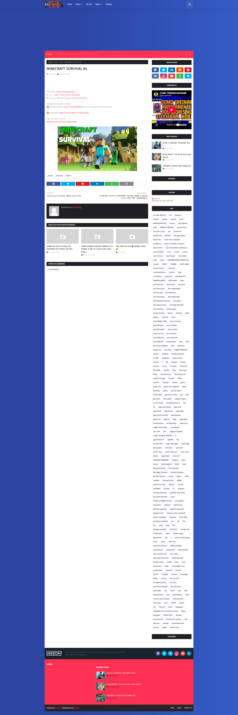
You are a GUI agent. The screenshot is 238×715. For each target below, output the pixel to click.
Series (155, 542)
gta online (156, 399)
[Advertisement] (119, 27)
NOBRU (179, 480)
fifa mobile (157, 370)
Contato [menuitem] (109, 4)
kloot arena (184, 423)
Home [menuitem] (70, 4)
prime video (183, 517)
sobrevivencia (158, 550)
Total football (177, 595)
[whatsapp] (179, 76)
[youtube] (171, 76)
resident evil (185, 529)
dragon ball (157, 350)
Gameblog (52, 74)
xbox (186, 619)
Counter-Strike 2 (158, 268)
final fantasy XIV (180, 374)
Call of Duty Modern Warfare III (176, 248)
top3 (179, 591)
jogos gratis (184, 419)
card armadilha (158, 252)
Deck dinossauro (159, 289)
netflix (187, 476)
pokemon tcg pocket (160, 509)
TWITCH (68, 176)
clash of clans (158, 256)
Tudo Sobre (157, 603)
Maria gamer (157, 448)
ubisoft (181, 603)
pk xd (172, 497)
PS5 (154, 525)
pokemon (167, 505)
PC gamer (181, 489)
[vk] (155, 76)
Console (156, 264)
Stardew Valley (158, 562)
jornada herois (158, 423)
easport (156, 354)
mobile (155, 464)
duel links (167, 350)
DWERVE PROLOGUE (181, 350)
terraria (163, 578)
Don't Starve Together (160, 346)
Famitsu (183, 362)
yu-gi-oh (156, 627)
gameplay (156, 391)
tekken (155, 578)
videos (183, 611)
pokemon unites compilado (176, 513)
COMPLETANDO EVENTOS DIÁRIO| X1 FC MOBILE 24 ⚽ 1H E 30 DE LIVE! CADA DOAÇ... (97, 249)
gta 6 (187, 395)
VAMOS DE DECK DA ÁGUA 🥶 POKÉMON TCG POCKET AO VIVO (59, 247)
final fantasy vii (166, 374)
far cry (164, 366)
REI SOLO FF (174, 529)
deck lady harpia (159, 297)
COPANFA (173, 264)
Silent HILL (172, 542)
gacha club (157, 386)
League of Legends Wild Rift (162, 435)
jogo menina (169, 411)
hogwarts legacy (180, 399)
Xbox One (156, 623)
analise (164, 219)
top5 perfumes (158, 595)
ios (154, 407)
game (184, 386)
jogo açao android (165, 407)
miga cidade (165, 456)
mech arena (185, 452)
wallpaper (156, 615)
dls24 (187, 342)
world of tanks (158, 619)
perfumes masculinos (177, 493)
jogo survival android (160, 415)
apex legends (182, 223)
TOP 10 (172, 591)
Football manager (159, 378)
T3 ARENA (165, 574)
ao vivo (61, 62)
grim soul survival (171, 395)
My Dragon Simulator (160, 472)
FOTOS (179, 378)
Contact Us (188, 708)
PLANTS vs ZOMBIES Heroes (162, 501)
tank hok (174, 574)
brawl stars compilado (172, 240)
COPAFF (164, 264)
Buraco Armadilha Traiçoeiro (174, 244)
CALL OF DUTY (158, 248)
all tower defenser (159, 215)
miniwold (175, 460)
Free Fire (156, 382)
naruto (171, 476)
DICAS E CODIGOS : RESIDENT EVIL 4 (176, 144)
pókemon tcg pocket (177, 509)
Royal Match (157, 538)
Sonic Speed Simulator (161, 558)
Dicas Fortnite (172, 329)
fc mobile (173, 366)
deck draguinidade (174, 289)
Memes (155, 456)
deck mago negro (174, 297)
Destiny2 (179, 313)
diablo (187, 313)
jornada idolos (172, 423)
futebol (174, 382)
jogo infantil (157, 411)
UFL (154, 607)
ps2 (172, 521)
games (165, 391)
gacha (183, 382)
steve (184, 562)
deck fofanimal (171, 293)
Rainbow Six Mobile (159, 529)
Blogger (77, 708)
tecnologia (184, 574)
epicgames (165, 358)
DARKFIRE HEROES (159, 280)
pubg (160, 525)
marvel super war (171, 452)
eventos (156, 362)
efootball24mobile (178, 354)
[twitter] (163, 69)
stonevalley (157, 566)
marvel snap (157, 452)
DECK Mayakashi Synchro (161, 301)
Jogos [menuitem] (97, 4)
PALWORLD (156, 489)
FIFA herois (183, 366)
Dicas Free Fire (158, 333)
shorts (163, 542)
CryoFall (171, 272)
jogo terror (157, 419)
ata (169, 231)
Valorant (162, 607)
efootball (165, 354)
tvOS (165, 603)
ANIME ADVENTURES (159, 223)
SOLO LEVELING (183, 550)
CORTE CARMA (184, 264)
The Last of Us (174, 578)
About (179, 708)
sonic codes (174, 554)
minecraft (59, 176)
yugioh (164, 627)
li (175, 435)
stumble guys (157, 570)
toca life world (176, 586)
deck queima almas (159, 305)
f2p (167, 362)
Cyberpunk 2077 (180, 276)
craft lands (171, 268)
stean (176, 562)
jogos (174, 419)
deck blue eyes (158, 284)
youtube (165, 623)
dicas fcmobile (172, 325)
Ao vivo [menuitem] (89, 4)
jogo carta (177, 407)
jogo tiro (166, 419)
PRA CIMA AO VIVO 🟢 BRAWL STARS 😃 (131, 247)
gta (181, 395)
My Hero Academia (177, 472)
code (155, 260)
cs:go (179, 272)
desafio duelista (158, 313)
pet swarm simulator (160, 497)
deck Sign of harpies (177, 305)
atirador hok (157, 235)
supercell (169, 570)
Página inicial (52, 62)
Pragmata (172, 517)
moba (183, 460)
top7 (167, 595)
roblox (167, 533)
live (177, 440)
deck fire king (157, 293)
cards (169, 252)
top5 (185, 591)
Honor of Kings (158, 403)
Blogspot (58, 708)
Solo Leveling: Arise (160, 554)
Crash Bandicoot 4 (159, 272)
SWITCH (155, 574)
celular (176, 252)
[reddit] (179, 69)
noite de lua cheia (159, 484)
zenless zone (174, 627)
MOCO (177, 464)
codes (162, 260)
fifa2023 (166, 370)
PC (174, 489)
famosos (156, 366)
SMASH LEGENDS (176, 546)
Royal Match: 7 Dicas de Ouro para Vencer (177, 155)
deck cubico (171, 284)
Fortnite (171, 378)
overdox (180, 484)
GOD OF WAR (157, 395)
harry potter (167, 399)
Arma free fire (182, 227)
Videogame (179, 607)
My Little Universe (159, 476)
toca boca (173, 582)
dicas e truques (175, 321)
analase (156, 219)
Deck (182, 280)
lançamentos (175, 427)
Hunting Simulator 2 (173, 403)
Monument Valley (159, 468)
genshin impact (176, 391)
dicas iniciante (172, 333)
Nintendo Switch (168, 480)
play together (179, 501)
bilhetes (168, 235)
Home (172, 708)
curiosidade (157, 276)
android (173, 219)
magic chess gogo (172, 444)
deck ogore (177, 301)
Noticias (171, 484)
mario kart (179, 448)
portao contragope (159, 517)
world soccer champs (173, 619)
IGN (184, 403)
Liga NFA (170, 440)
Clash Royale (170, 256)
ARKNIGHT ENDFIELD (167, 227)
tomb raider (157, 591)
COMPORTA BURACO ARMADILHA (178, 260)
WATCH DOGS (168, 615)
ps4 (178, 521)
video (170, 607)
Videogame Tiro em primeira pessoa (165, 611)
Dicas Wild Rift (158, 342)
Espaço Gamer (177, 358)
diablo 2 (156, 317)
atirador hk (177, 231)
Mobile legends (166, 464)
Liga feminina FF (158, 440)
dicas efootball (158, 325)
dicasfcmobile (171, 342)
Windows (179, 615)
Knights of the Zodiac (160, 427)
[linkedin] (171, 69)
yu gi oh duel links (178, 623)
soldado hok (170, 550)
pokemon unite (158, 513)
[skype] (188, 76)
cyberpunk (168, 276)
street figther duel (178, 566)
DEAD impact (173, 280)
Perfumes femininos (160, 493)
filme (174, 370)
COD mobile (182, 256)
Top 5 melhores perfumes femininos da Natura (78, 54)
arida (155, 227)
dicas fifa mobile (158, 329)
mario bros (169, 448)
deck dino (181, 284)
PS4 (184, 521)
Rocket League (178, 533)
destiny (170, 313)
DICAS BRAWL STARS (160, 321)
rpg (166, 538)
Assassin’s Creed (159, 231)
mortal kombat (173, 468)
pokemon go (178, 505)
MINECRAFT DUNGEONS (161, 460)
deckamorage (171, 309)
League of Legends (176, 431)
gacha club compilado (171, 386)
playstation (157, 505)
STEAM (169, 562)
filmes (155, 374)
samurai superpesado (182, 538)
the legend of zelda (159, 582)
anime (181, 219)
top (166, 591)
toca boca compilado (160, 586)
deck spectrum (158, 309)
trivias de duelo (178, 599)
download (181, 346)
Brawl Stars (157, 240)
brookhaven (157, 244)
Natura (179, 476)
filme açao (183, 370)
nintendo (156, 480)
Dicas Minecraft (158, 338)
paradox (166, 489)
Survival (178, 570)
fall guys (174, 362)
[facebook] (155, 69)
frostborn (166, 382)
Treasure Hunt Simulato (161, 599)
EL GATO (156, 358)
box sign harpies (179, 235)
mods (184, 464)
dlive (180, 342)
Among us (178, 215)
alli (170, 215)
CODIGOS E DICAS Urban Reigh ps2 (177, 166)
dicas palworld (172, 338)
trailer (187, 595)
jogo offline (180, 411)
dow (172, 346)
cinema (185, 252)
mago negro (185, 444)
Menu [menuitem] (78, 4)
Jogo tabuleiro (176, 415)
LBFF (164, 431)
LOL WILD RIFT (158, 444)
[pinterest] (188, 69)
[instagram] (163, 76)
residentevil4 (157, 533)
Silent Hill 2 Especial (160, 546)
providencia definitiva (160, 521)
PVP (173, 525)
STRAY (167, 566)
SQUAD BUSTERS (177, 558)
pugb (167, 525)
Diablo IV (165, 317)
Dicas (173, 317)
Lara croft (156, 431)
